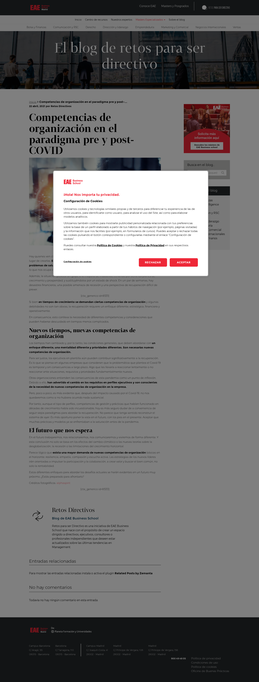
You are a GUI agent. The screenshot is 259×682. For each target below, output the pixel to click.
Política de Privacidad (149, 245)
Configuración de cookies (78, 261)
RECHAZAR (153, 262)
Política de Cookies (109, 245)
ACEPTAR (183, 262)
